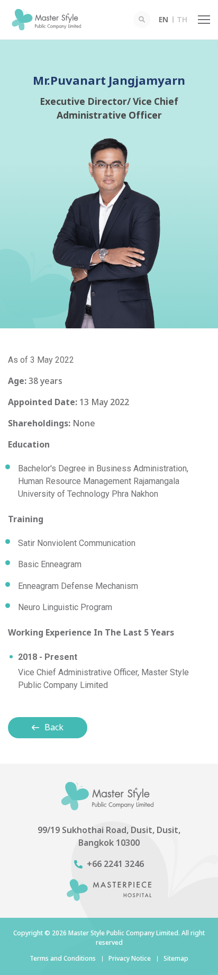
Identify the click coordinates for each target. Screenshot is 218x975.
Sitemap (176, 958)
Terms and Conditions (63, 958)
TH (182, 19)
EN (163, 19)
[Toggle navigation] (204, 19)
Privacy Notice (129, 958)
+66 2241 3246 (115, 864)
